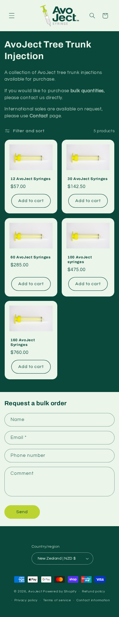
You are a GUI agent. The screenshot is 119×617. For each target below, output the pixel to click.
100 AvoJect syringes (80, 259)
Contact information (93, 600)
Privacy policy (26, 600)
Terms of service (57, 600)
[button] (11, 15)
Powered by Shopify (59, 591)
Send (22, 512)
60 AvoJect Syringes (31, 257)
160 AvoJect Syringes (23, 342)
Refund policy (93, 591)
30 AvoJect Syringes (88, 179)
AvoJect (35, 591)
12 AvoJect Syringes (31, 179)
